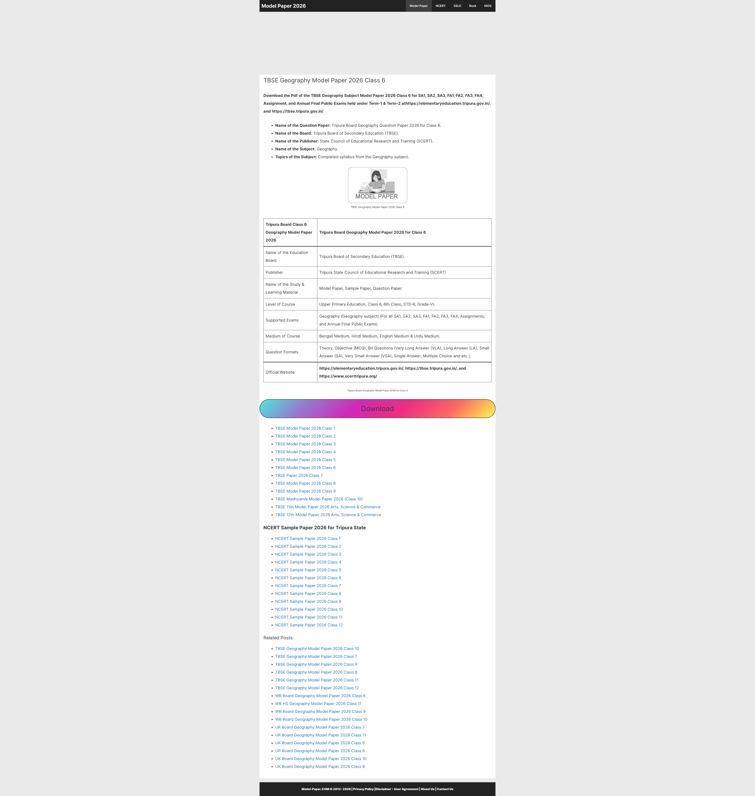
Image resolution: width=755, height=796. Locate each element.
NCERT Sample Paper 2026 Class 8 (308, 593)
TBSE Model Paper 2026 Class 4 (305, 451)
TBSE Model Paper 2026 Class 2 (305, 436)
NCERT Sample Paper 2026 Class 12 (309, 625)
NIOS (488, 6)
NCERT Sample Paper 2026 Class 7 (308, 585)
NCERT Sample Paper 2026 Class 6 (308, 577)
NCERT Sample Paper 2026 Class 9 (308, 601)
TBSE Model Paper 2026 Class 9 (305, 491)
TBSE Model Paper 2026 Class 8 (305, 483)
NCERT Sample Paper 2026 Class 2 (308, 546)
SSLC (457, 6)
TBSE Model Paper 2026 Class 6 (305, 467)
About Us (428, 789)
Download (377, 408)
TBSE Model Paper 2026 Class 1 (305, 428)
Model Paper (419, 6)
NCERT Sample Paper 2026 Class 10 (309, 609)
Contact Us (445, 789)
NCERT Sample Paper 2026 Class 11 (308, 617)
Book (472, 6)
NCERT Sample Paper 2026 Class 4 (308, 562)
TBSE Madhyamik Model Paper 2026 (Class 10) (319, 499)
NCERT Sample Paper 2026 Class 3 (308, 554)
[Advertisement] (377, 43)
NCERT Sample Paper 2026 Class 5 (308, 570)
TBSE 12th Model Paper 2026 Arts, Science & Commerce (328, 514)
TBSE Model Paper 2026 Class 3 (305, 444)
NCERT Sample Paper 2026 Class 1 (308, 538)
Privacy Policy (363, 789)
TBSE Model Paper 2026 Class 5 (305, 459)
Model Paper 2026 (283, 6)
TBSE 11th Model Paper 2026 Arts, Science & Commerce (328, 507)
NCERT (441, 6)
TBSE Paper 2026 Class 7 (299, 475)
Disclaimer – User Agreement (397, 789)
